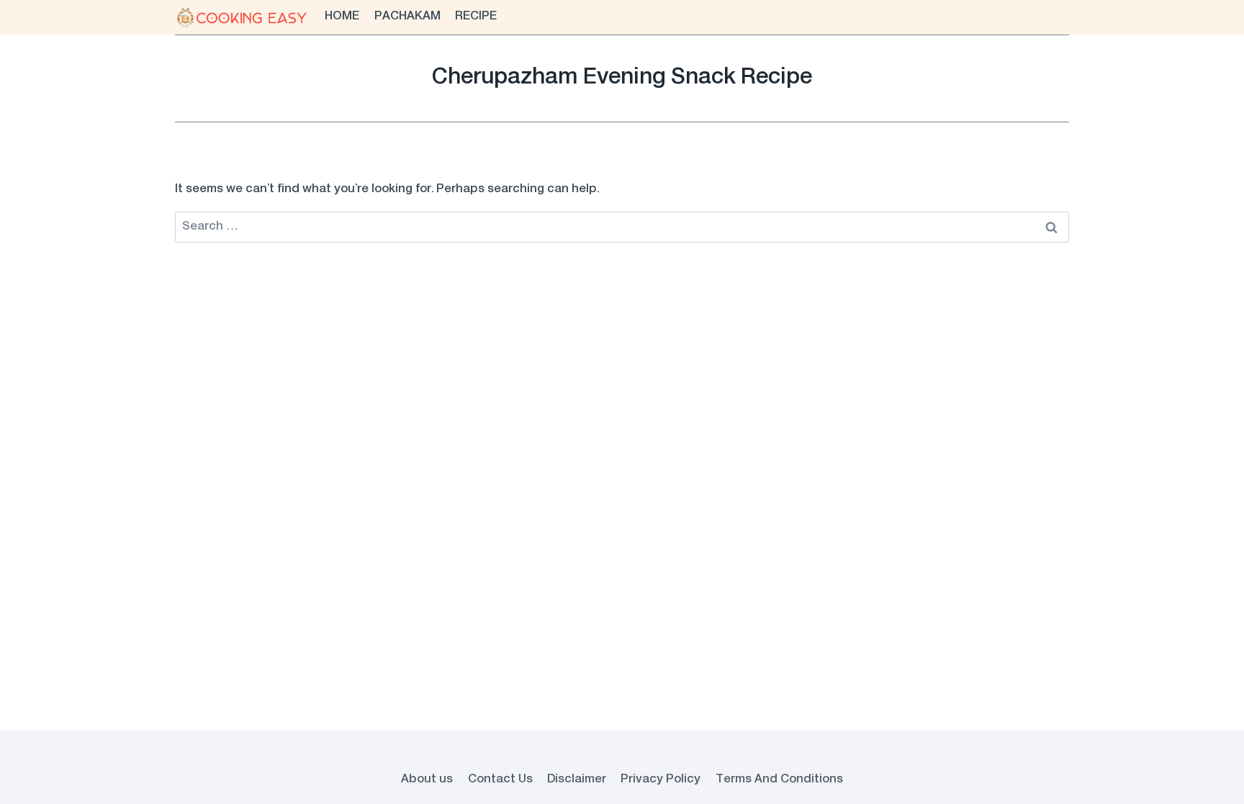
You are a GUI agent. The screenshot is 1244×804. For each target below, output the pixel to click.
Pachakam (407, 16)
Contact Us (500, 779)
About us (427, 779)
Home (342, 16)
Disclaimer (576, 779)
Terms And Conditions (779, 779)
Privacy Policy (660, 779)
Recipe (476, 16)
